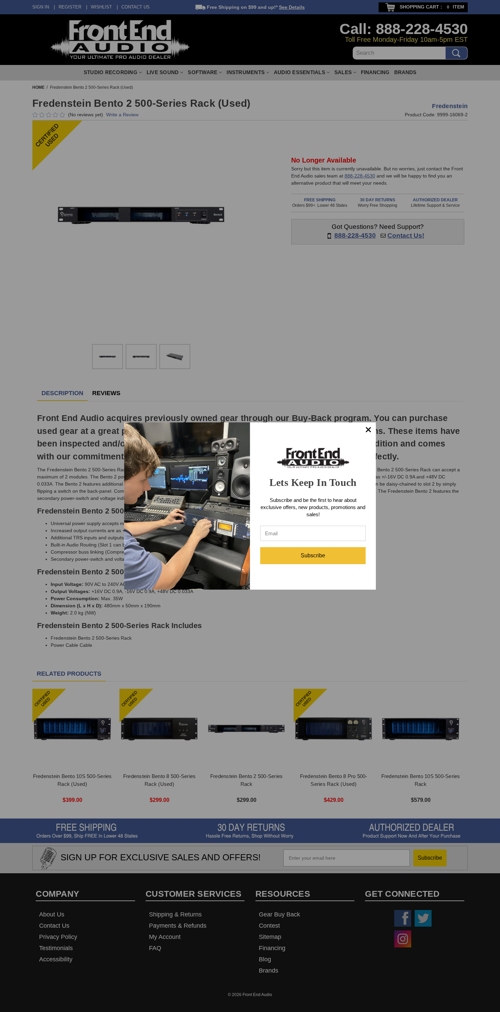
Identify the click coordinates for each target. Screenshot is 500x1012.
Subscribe (313, 555)
